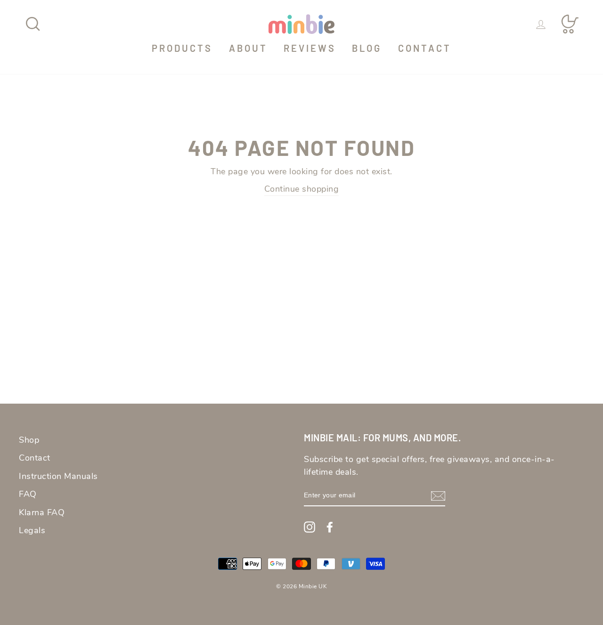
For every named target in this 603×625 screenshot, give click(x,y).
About (248, 48)
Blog (367, 48)
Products (182, 48)
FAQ (28, 494)
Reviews (310, 48)
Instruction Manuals (58, 476)
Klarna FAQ (42, 512)
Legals (32, 530)
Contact (424, 48)
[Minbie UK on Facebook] (329, 526)
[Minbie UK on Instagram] (309, 526)
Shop (29, 440)
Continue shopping (301, 189)
